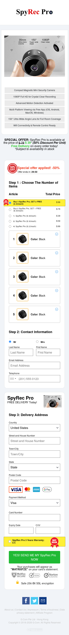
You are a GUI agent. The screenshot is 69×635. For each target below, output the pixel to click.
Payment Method (17, 497)
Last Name (14, 347)
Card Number (15, 512)
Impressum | (34, 609)
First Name (41, 347)
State (11, 462)
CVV (38, 525)
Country (13, 422)
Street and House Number (22, 435)
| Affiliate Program (43, 612)
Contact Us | (21, 609)
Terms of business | (50, 609)
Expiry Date (14, 525)
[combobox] (13, 378)
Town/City (14, 448)
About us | (9, 609)
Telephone (14, 373)
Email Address (16, 360)
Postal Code (15, 475)
